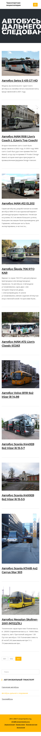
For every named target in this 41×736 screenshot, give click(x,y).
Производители (31, 724)
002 (11, 659)
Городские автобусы (10, 687)
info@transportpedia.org (20, 722)
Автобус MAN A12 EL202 (18, 203)
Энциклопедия (9, 724)
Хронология (21, 727)
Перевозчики (20, 724)
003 (18, 659)
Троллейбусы (7, 699)
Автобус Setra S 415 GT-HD (20, 80)
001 (4, 659)
